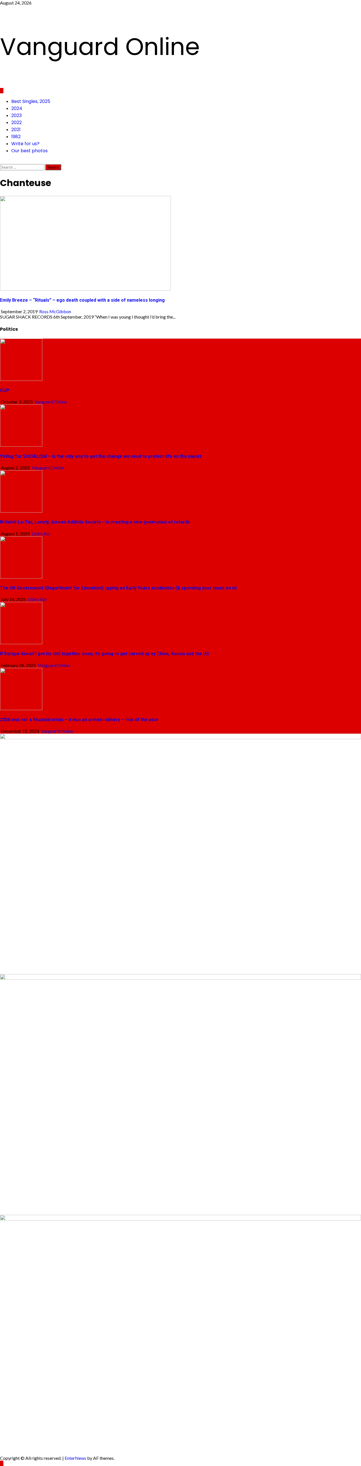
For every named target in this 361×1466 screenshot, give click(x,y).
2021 (16, 129)
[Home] (1, 90)
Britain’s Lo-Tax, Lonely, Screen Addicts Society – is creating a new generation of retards (95, 522)
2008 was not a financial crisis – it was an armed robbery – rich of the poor (79, 719)
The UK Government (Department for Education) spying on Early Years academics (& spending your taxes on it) (118, 588)
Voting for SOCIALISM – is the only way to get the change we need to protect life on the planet (100, 456)
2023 (16, 115)
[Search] (1, 161)
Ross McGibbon (55, 311)
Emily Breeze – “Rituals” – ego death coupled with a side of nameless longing (82, 300)
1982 (16, 136)
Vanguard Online (100, 46)
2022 (16, 122)
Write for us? (25, 143)
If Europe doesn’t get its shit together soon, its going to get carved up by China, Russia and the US (104, 653)
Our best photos (29, 150)
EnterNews (75, 1458)
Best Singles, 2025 (30, 101)
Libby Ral (41, 533)
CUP (4, 390)
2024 (16, 108)
